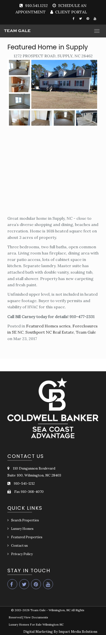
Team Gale (86, 332)
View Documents (36, 617)
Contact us (19, 545)
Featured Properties (26, 537)
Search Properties (25, 520)
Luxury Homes (22, 529)
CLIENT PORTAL (70, 11)
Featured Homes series (48, 325)
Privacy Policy (22, 554)
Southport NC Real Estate (49, 332)
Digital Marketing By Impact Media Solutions (60, 631)
